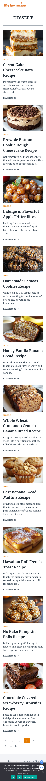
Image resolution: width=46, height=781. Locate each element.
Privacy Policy (31, 761)
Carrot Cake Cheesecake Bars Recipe (18, 70)
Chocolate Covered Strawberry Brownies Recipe (22, 703)
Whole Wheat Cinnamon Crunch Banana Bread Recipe (22, 425)
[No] (43, 771)
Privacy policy (29, 777)
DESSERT (7, 59)
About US (12, 761)
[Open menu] (40, 5)
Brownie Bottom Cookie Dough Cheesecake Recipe (20, 145)
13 (16, 746)
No (19, 777)
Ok (13, 777)
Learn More (11, 98)
